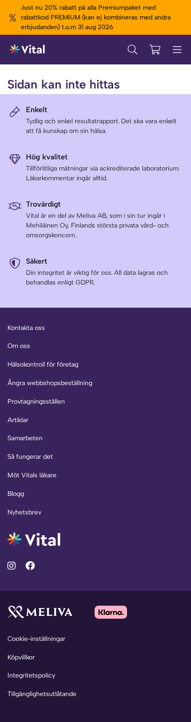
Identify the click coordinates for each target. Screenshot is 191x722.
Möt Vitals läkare (32, 475)
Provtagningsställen (36, 401)
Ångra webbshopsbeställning (49, 383)
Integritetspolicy (31, 675)
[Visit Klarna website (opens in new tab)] (111, 612)
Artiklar (17, 420)
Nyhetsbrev (24, 512)
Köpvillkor (21, 657)
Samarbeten (25, 438)
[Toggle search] (132, 49)
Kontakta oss (26, 328)
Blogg (15, 494)
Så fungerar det (30, 457)
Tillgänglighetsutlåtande (41, 694)
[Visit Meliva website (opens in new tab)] (39, 612)
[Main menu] (177, 49)
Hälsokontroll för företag (42, 364)
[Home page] (27, 49)
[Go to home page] (34, 538)
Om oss (18, 346)
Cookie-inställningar (36, 639)
